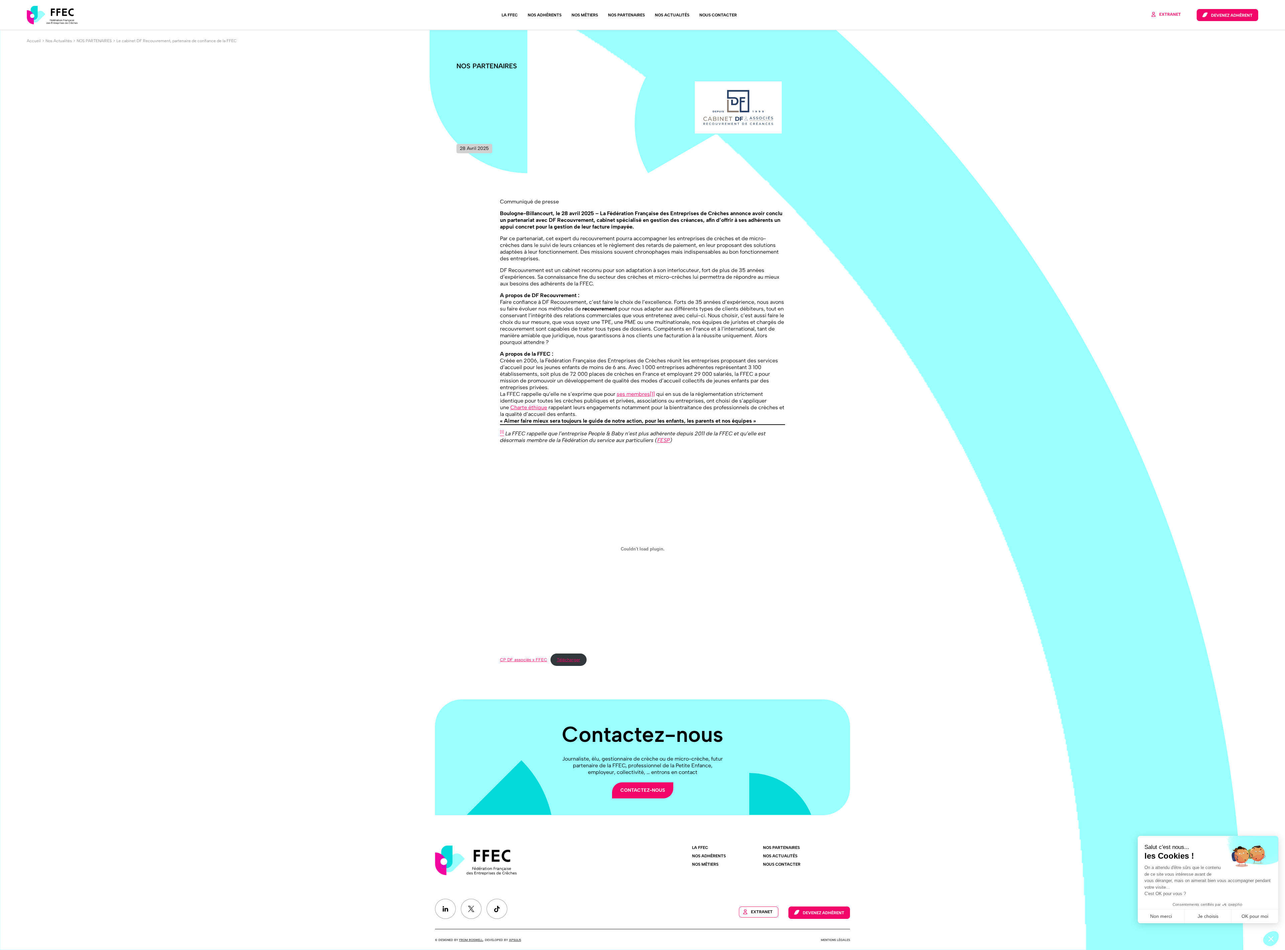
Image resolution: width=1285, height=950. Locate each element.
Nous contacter (718, 15)
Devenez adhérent (1232, 15)
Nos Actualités (672, 15)
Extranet (1170, 14)
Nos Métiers (585, 15)
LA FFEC (510, 15)
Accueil (34, 40)
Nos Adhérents (545, 15)
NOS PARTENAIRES (94, 40)
